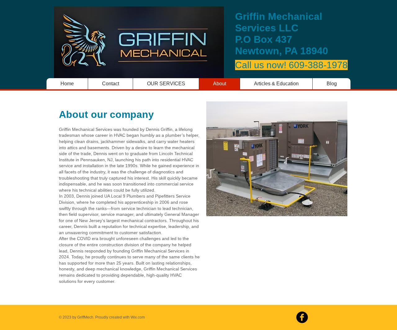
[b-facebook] (302, 317)
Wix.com (138, 317)
